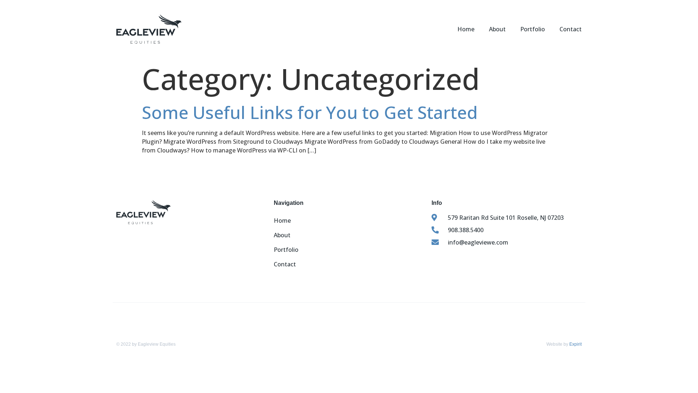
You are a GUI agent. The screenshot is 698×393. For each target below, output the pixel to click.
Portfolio (532, 29)
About (497, 29)
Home (465, 29)
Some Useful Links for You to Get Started (310, 112)
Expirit (575, 344)
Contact (570, 29)
